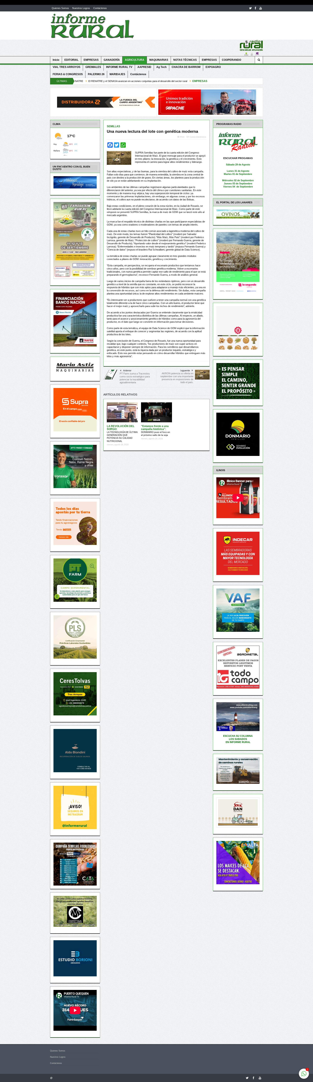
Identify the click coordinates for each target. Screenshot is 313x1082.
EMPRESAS (91, 59)
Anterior (127, 370)
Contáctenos (100, 8)
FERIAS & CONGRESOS (68, 74)
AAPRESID (144, 67)
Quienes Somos (60, 8)
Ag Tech (161, 67)
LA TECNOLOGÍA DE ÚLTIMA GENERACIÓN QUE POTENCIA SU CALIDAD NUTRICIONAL (122, 433)
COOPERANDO (231, 59)
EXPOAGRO (213, 67)
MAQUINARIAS (158, 59)
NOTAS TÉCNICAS (185, 59)
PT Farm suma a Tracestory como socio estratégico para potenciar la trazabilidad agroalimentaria (135, 378)
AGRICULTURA (134, 59)
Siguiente (185, 370)
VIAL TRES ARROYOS (66, 67)
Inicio (56, 59)
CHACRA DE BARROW (186, 67)
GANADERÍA (112, 59)
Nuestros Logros (81, 8)
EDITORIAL (71, 59)
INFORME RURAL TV (119, 67)
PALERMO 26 (96, 74)
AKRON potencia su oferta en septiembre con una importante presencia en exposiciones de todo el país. (176, 378)
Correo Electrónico (198, 137)
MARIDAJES (117, 74)
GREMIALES (93, 67)
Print (182, 137)
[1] (303, 1075)
